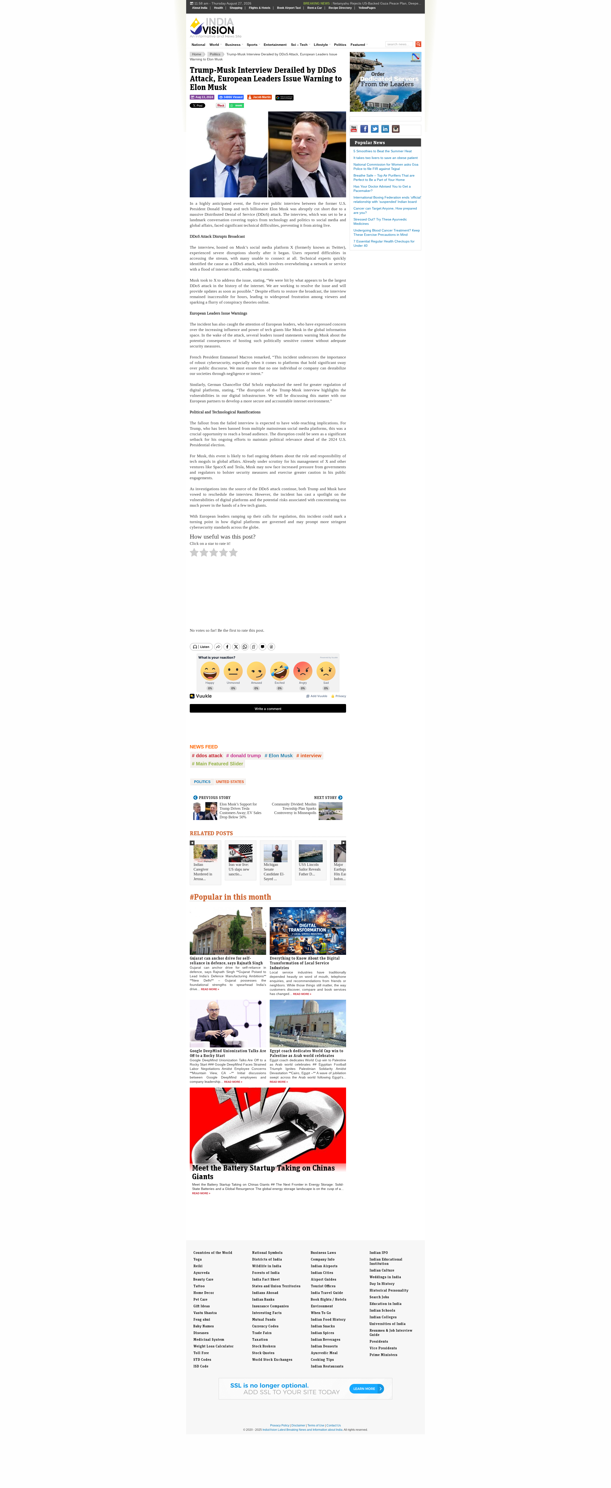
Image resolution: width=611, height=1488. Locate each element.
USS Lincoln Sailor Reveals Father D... (310, 869)
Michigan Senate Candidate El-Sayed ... (274, 871)
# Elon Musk (279, 755)
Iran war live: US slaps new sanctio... (239, 869)
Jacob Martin (262, 97)
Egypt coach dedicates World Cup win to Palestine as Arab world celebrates (306, 1053)
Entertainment (275, 45)
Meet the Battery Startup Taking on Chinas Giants (263, 1172)
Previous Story (215, 797)
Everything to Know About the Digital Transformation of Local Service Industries (305, 963)
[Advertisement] (338, 26)
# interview (308, 755)
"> (246, 107)
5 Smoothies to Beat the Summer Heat (382, 151)
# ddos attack (207, 755)
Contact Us (334, 1425)
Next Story (325, 797)
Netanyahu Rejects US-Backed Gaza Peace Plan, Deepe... (377, 3)
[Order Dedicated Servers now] (385, 110)
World (214, 45)
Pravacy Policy (279, 1425)
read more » (210, 989)
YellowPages (367, 8)
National (198, 45)
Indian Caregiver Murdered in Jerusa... (203, 871)
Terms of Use (315, 1425)
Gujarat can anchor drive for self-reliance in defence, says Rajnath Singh (226, 960)
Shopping (236, 8)
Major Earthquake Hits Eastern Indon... (343, 871)
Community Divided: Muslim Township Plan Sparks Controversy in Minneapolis (294, 808)
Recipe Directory (340, 8)
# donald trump (243, 755)
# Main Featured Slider (217, 763)
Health (218, 8)
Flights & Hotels (259, 8)
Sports (252, 45)
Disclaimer (298, 1425)
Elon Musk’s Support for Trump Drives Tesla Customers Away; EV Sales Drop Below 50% (240, 811)
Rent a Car (314, 8)
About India (199, 8)
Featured (358, 45)
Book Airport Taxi (289, 8)
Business (233, 45)
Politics (340, 45)
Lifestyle (321, 45)
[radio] (194, 553)
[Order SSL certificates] (305, 1398)
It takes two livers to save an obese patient (385, 158)
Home (196, 54)
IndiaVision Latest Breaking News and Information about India (302, 1429)
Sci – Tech (299, 45)
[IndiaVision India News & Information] (216, 27)
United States (230, 782)
